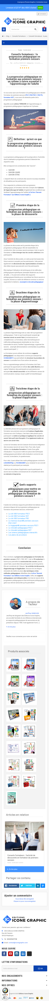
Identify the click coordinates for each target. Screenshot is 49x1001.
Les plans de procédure (17, 535)
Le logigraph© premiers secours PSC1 (23, 525)
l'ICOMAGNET (21, 463)
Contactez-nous (41, 2)
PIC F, (27, 95)
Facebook (4, 953)
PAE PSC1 (33, 95)
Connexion (41, 14)
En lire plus (10, 627)
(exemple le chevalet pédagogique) (31, 282)
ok (41, 968)
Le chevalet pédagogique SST (20, 530)
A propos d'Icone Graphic (26, 2)
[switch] (5, 997)
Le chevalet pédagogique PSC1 (20, 528)
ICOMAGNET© (9, 358)
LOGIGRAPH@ (9, 463)
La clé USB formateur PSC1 (19, 514)
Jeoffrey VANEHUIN (19, 63)
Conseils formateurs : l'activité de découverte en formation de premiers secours (22, 857)
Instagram (16, 953)
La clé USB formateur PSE (18, 518)
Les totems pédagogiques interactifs (22, 532)
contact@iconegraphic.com (18, 943)
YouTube (10, 953)
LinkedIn (23, 953)
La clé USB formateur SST (18, 516)
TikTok (29, 953)
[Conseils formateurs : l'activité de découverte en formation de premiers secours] (24, 836)
